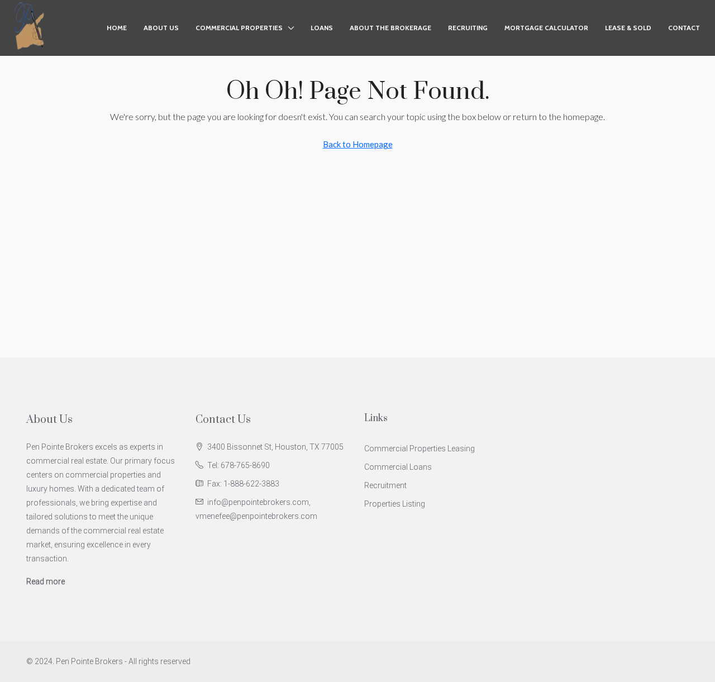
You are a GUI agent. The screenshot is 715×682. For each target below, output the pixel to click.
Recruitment (385, 485)
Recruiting (468, 27)
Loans (322, 27)
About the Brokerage (390, 27)
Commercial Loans (398, 466)
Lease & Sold (628, 27)
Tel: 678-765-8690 (238, 465)
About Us (161, 27)
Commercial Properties (239, 27)
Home (117, 27)
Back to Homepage (358, 144)
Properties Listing (394, 503)
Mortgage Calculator (546, 27)
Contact (684, 27)
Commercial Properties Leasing (419, 448)
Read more (45, 581)
